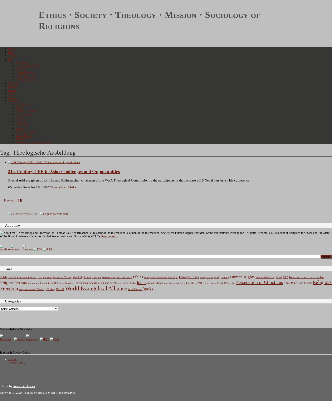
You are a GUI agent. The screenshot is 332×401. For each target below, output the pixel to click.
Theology (41, 289)
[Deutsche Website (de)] (23, 213)
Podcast (12, 97)
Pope (294, 282)
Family (217, 277)
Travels (12, 55)
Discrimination (108, 277)
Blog (11, 52)
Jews (188, 283)
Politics (287, 283)
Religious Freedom (27, 289)
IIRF (285, 277)
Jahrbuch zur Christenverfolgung (170, 283)
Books (12, 90)
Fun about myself (26, 131)
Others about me (26, 79)
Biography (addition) (28, 66)
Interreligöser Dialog (127, 283)
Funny (19, 128)
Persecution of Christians (259, 282)
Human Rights (242, 276)
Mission (222, 282)
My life (20, 117)
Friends (20, 107)
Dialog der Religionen (77, 277)
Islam (141, 282)
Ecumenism (124, 277)
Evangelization (206, 277)
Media (12, 93)
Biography (22, 62)
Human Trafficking (265, 277)
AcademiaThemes (24, 386)
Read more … (109, 236)
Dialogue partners (26, 111)
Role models (23, 104)
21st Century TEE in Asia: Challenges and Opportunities (64, 171)
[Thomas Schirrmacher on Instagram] (28, 249)
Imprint (12, 359)
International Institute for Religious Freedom (50, 283)
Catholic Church (27, 277)
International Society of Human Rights (96, 283)
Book (12, 277)
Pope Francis (305, 282)
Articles (12, 86)
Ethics (138, 277)
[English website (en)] (54, 213)
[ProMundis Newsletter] (38, 249)
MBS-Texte (204, 283)
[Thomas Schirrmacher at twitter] (19, 339)
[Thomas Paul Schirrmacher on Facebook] (5, 249)
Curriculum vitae (26, 73)
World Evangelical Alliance (96, 288)
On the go (22, 124)
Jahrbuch (150, 283)
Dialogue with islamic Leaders (34, 142)
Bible (3, 277)
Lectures (21, 121)
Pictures (12, 100)
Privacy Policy (16, 362)
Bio (10, 59)
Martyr (194, 283)
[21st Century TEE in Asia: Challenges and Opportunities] (44, 162)
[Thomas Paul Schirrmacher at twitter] (16, 249)
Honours (21, 69)
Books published (26, 76)
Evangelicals (59, 187)
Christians (47, 277)
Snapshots (22, 138)
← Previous (7, 200)
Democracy (58, 277)
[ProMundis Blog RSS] (47, 249)
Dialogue (96, 277)
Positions (13, 83)
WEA (60, 289)
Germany (225, 277)
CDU (40, 277)
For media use (24, 135)
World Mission (135, 289)
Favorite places (25, 114)
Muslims (231, 283)
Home (11, 48)
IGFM (279, 277)
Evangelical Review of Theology (161, 277)
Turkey (51, 289)
